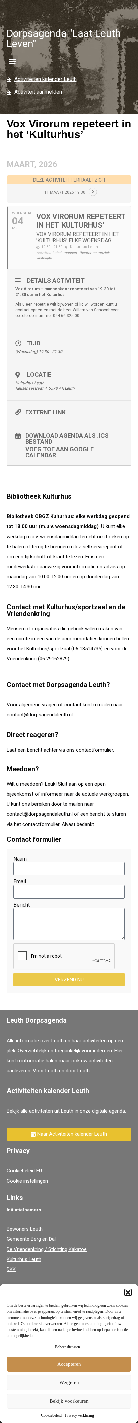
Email (19, 882)
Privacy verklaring (79, 1415)
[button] (128, 1292)
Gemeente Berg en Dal (31, 1239)
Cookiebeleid (51, 1415)
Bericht (21, 905)
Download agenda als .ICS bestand (67, 438)
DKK (11, 1269)
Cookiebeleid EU (24, 1171)
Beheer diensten (67, 1347)
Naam (20, 859)
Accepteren (69, 1364)
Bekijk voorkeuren (69, 1401)
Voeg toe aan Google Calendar (59, 452)
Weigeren (69, 1382)
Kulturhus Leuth (24, 1259)
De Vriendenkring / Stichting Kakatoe (47, 1249)
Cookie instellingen (27, 1181)
